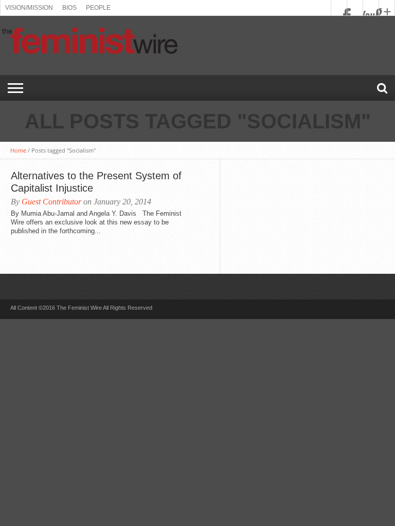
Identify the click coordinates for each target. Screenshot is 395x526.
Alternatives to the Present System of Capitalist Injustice (96, 182)
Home (18, 150)
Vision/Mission (29, 7)
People (98, 7)
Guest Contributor (51, 201)
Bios (69, 7)
